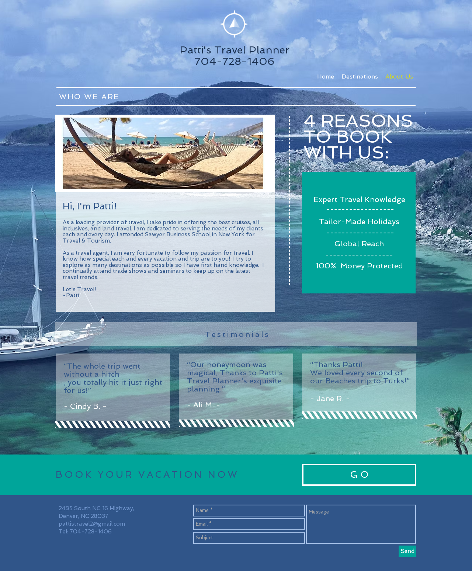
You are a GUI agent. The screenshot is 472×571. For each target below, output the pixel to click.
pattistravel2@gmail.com (92, 523)
